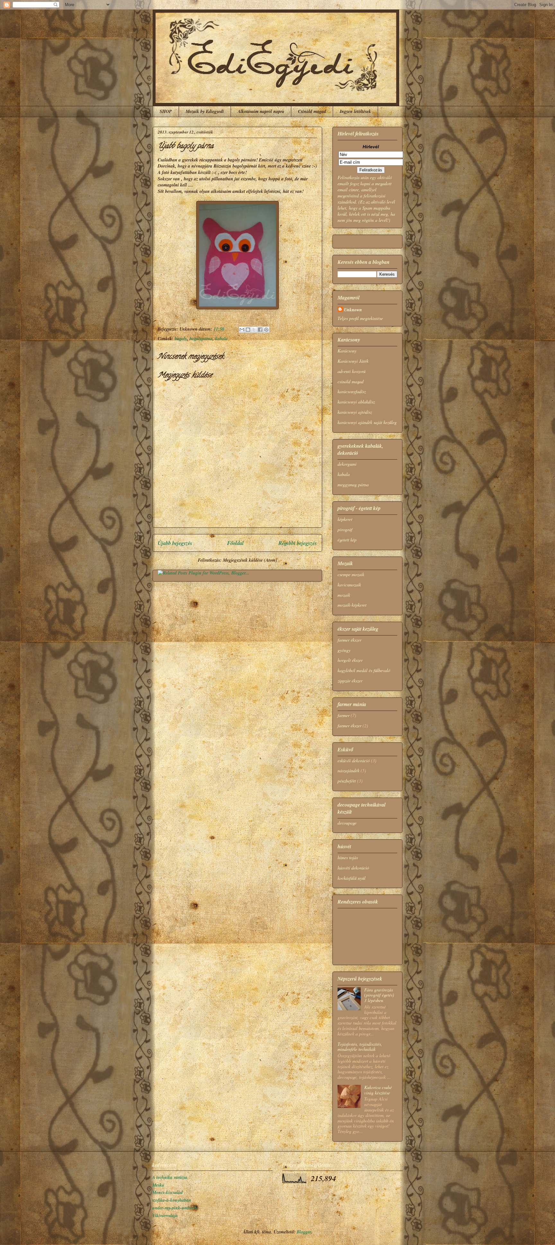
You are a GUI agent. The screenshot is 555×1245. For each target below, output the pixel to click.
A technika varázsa (169, 1177)
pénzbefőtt (347, 781)
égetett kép (347, 540)
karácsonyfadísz (352, 391)
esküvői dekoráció (354, 760)
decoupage (347, 823)
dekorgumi (347, 464)
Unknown (353, 310)
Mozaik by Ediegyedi (205, 111)
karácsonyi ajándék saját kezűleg (367, 422)
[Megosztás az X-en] (254, 329)
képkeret (345, 519)
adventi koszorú (352, 371)
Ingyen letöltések (355, 111)
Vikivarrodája (165, 1215)
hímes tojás (348, 857)
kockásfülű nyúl (352, 878)
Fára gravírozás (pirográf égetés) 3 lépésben (379, 995)
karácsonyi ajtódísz (355, 412)
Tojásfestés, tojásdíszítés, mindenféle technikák (360, 1046)
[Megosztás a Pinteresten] (266, 329)
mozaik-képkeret (352, 605)
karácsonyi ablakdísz (356, 402)
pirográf (345, 529)
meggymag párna (353, 484)
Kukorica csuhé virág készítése (378, 1090)
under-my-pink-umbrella (175, 1208)
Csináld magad (312, 111)
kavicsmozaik (349, 585)
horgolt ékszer (350, 660)
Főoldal (235, 543)
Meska (158, 1185)
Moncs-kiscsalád (167, 1192)
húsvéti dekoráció (353, 868)
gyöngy (344, 650)
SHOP (166, 111)
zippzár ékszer (350, 681)
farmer (343, 715)
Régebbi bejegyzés (297, 543)
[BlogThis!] (248, 329)
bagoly (181, 338)
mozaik (344, 595)
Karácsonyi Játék (353, 361)
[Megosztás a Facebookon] (260, 329)
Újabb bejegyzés (175, 543)
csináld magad (351, 381)
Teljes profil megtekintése (360, 318)
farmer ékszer (349, 640)
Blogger (304, 1232)
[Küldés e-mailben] (242, 329)
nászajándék (348, 770)
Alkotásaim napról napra (261, 111)
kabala (221, 338)
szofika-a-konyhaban (171, 1200)
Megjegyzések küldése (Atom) (250, 560)
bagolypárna (201, 338)
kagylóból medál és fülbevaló (364, 670)
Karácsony (347, 351)
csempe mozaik (351, 574)
